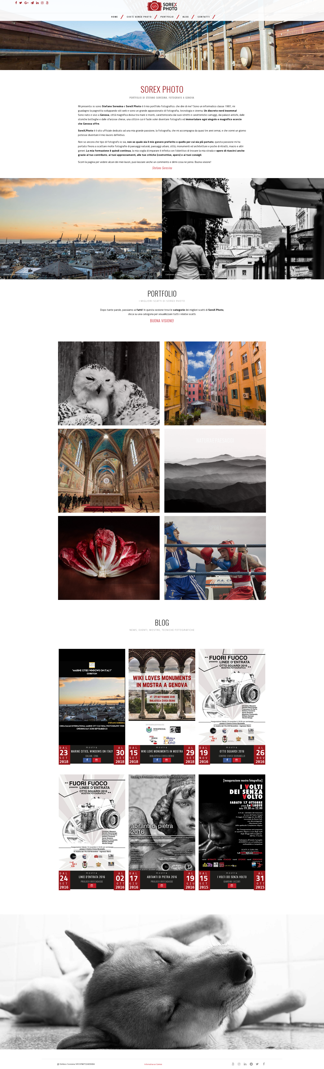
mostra (92, 747)
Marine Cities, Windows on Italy (92, 751)
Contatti (204, 17)
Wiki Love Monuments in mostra (162, 751)
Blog (186, 17)
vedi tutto (109, 383)
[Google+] (26, 2)
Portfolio (167, 17)
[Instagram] (42, 2)
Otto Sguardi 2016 (232, 751)
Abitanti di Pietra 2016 (162, 877)
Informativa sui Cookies (153, 1064)
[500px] (47, 2)
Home (114, 17)
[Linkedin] (37, 2)
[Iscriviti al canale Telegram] (32, 2)
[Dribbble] (251, 1064)
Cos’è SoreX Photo (139, 17)
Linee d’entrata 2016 (92, 877)
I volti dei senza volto (232, 877)
